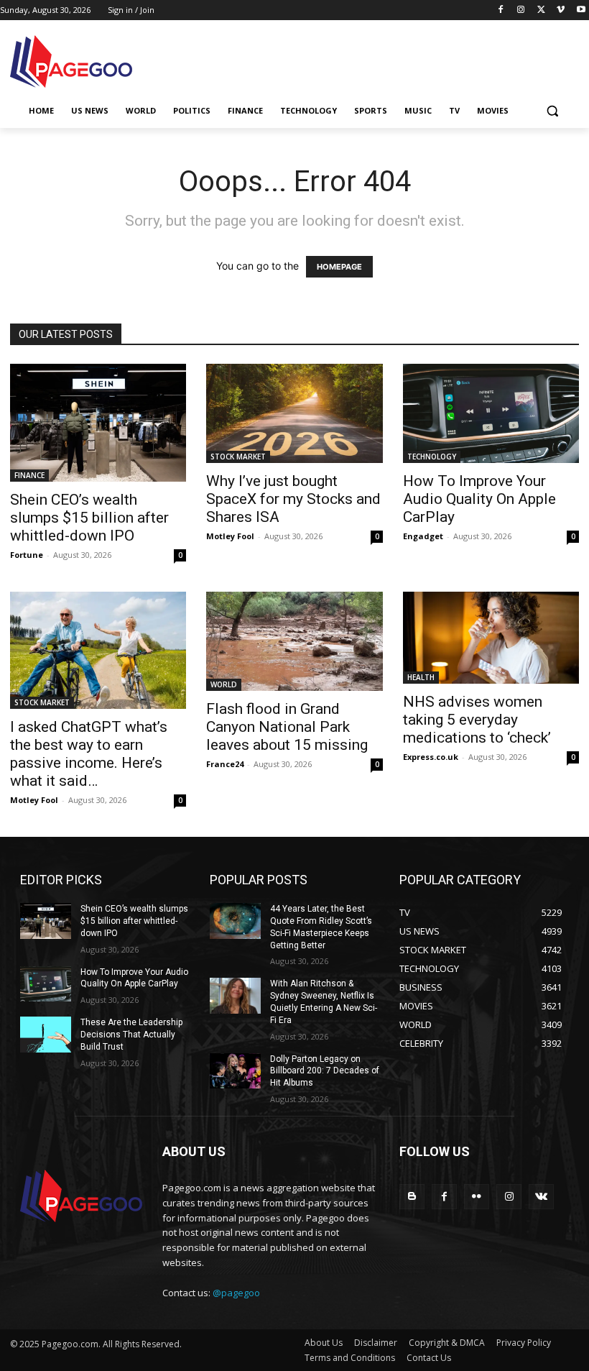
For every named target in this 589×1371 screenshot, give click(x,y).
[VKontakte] (541, 1196)
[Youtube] (580, 10)
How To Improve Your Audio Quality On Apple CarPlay (479, 499)
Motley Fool (230, 536)
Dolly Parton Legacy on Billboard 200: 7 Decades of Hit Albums (324, 1071)
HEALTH (421, 677)
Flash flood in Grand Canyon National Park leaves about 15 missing (287, 726)
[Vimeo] (560, 10)
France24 (225, 763)
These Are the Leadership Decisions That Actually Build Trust (131, 1034)
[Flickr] (476, 1196)
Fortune (26, 554)
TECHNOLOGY (431, 456)
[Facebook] (501, 10)
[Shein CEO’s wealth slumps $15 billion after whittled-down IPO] (98, 423)
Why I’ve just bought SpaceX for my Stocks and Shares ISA (293, 499)
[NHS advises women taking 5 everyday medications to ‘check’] (491, 638)
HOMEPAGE (339, 267)
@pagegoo (236, 1292)
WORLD (223, 684)
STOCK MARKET (238, 456)
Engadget (423, 536)
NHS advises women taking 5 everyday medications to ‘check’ (477, 719)
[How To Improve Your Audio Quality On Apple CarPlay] (491, 413)
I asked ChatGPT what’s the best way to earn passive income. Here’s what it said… (88, 753)
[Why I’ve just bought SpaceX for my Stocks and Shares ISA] (294, 413)
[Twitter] (541, 10)
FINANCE (29, 475)
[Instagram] (521, 10)
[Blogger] (412, 1196)
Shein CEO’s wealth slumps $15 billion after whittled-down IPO (89, 517)
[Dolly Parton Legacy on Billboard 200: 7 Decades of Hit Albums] (235, 1071)
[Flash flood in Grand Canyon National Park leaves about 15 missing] (294, 641)
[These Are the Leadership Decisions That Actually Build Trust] (45, 1035)
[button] (552, 111)
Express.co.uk (430, 756)
